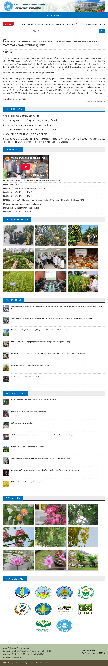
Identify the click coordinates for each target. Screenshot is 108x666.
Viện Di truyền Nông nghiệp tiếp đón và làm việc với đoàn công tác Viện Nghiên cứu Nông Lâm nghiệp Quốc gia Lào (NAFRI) (52, 318)
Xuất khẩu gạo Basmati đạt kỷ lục (21, 116)
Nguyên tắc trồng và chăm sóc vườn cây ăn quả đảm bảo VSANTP (33, 399)
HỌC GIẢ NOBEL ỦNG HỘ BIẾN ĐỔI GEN (26, 134)
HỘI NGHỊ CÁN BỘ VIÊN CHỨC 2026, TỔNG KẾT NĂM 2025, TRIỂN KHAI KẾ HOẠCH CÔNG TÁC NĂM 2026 (48, 353)
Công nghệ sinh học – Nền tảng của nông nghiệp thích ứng (30, 365)
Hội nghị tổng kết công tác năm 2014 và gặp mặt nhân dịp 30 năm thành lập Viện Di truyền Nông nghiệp (45, 470)
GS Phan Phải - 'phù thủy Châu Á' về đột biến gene (28, 377)
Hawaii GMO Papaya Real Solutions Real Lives (26, 188)
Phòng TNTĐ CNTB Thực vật (18, 212)
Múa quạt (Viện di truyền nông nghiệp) (22, 208)
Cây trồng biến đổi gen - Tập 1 (18, 196)
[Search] (102, 31)
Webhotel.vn (49, 663)
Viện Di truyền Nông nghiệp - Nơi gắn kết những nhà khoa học (32, 180)
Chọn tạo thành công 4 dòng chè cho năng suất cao (28, 446)
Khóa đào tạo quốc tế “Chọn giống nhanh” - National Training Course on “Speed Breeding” (40, 342)
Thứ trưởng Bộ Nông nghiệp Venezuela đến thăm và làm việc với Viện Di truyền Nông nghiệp (41, 435)
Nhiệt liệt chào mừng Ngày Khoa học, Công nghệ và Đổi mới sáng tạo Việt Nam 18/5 (39, 330)
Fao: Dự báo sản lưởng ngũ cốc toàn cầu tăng (27, 125)
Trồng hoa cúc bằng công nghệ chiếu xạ (23, 204)
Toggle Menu (54, 15)
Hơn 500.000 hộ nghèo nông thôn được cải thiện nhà (28, 411)
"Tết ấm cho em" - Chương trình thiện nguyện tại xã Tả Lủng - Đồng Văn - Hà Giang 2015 (44, 200)
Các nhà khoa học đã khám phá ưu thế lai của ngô (30, 129)
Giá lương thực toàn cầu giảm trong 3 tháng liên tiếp (31, 120)
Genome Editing (12, 184)
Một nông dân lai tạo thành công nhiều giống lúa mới (28, 482)
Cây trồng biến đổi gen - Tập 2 (18, 192)
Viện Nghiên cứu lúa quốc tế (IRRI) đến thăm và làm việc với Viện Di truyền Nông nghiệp (40, 458)
